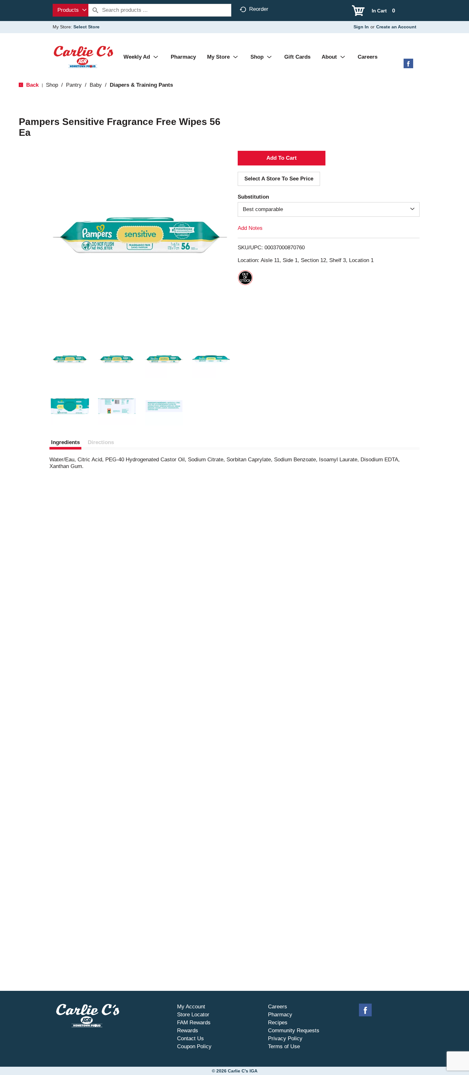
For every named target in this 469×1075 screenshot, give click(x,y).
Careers (277, 1007)
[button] (69, 359)
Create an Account (396, 26)
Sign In (361, 26)
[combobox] (70, 10)
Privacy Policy (285, 1038)
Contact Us (190, 1038)
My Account (191, 1007)
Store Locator (193, 1015)
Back (32, 85)
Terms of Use (284, 1046)
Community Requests (293, 1030)
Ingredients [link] (65, 442)
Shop (52, 85)
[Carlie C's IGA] (83, 57)
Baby (96, 85)
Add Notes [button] (250, 228)
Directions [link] (101, 442)
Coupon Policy (194, 1046)
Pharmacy (280, 1015)
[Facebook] (408, 66)
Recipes (277, 1023)
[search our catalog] (95, 10)
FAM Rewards (194, 1023)
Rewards (187, 1030)
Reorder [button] (258, 9)
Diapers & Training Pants (141, 85)
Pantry (74, 85)
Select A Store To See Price (278, 179)
